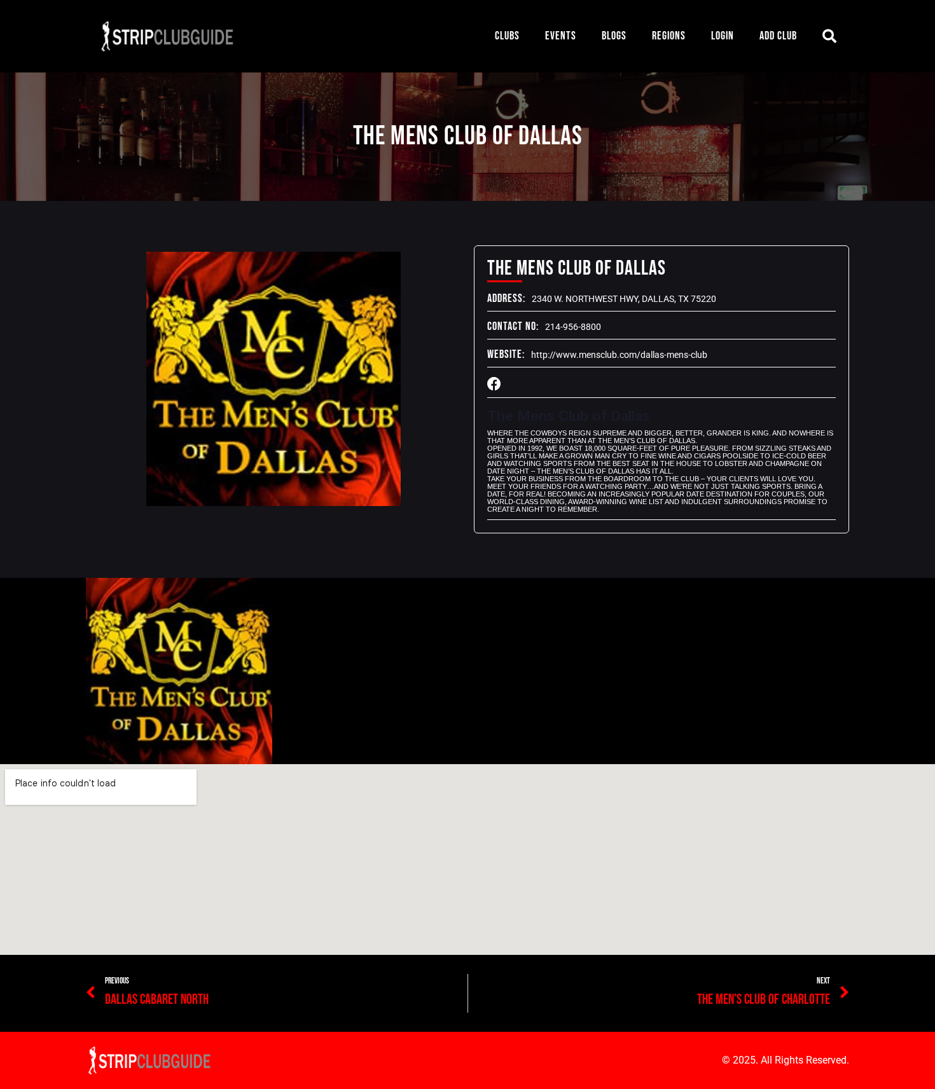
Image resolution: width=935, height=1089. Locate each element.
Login (722, 36)
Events (560, 36)
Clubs (507, 36)
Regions (669, 36)
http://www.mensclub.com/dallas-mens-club (619, 355)
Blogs (614, 36)
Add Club (778, 36)
